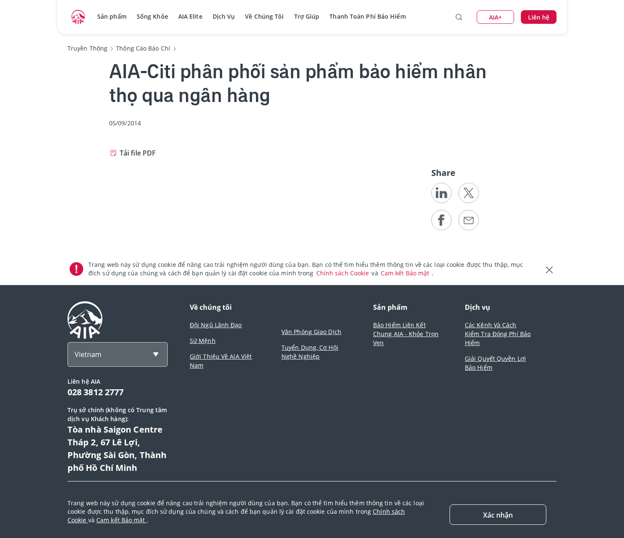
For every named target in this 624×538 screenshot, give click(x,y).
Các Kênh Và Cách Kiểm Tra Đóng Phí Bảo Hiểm (498, 334)
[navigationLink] (78, 17)
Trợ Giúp (307, 16)
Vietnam (88, 354)
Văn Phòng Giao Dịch (311, 332)
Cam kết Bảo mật (406, 273)
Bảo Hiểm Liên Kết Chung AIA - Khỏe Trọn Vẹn (405, 334)
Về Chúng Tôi (264, 16)
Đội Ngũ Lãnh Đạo (216, 325)
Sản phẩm (111, 16)
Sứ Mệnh (203, 341)
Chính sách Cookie (343, 273)
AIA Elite (190, 16)
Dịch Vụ (224, 16)
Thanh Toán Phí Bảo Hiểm (367, 16)
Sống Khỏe (152, 16)
